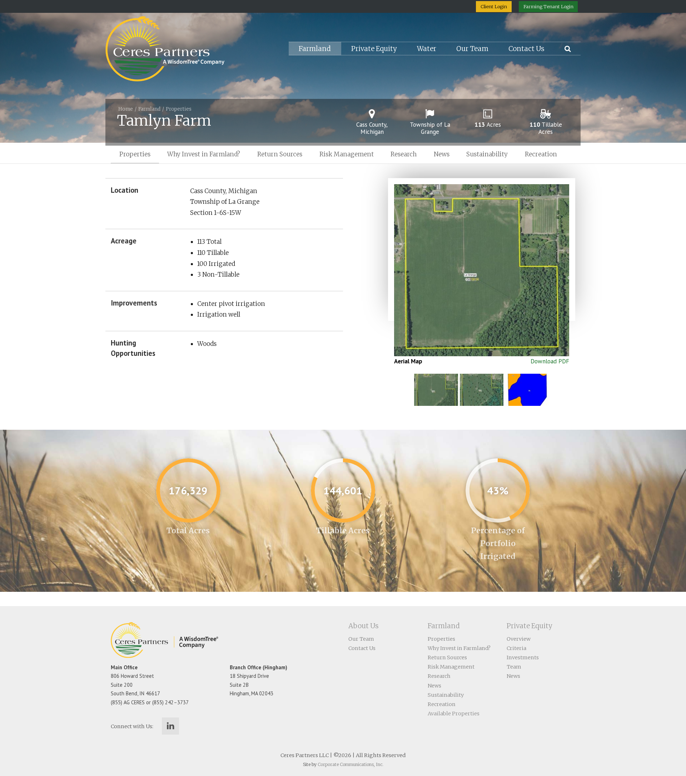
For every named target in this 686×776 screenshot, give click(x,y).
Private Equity (374, 49)
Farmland (315, 49)
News (441, 154)
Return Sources (279, 154)
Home (125, 109)
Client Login (494, 6)
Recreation (541, 154)
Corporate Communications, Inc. (350, 764)
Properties (179, 109)
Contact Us (526, 49)
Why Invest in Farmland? (203, 154)
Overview (519, 639)
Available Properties (453, 713)
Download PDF (550, 361)
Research (404, 154)
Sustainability (487, 154)
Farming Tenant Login (548, 6)
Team (514, 667)
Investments (523, 657)
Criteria (516, 648)
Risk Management (346, 154)
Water (426, 49)
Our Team (472, 49)
